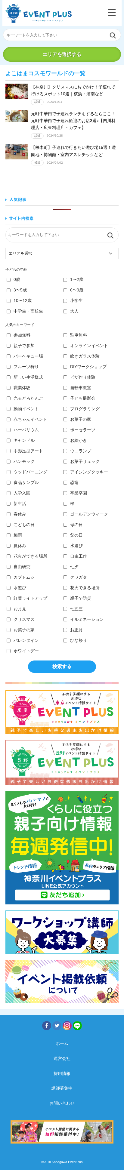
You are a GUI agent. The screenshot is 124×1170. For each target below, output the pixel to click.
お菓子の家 (80, 419)
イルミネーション (87, 619)
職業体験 (22, 387)
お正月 (76, 629)
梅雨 (18, 535)
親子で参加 (24, 345)
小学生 (76, 300)
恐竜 (74, 482)
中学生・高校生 (28, 311)
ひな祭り (78, 640)
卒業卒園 (78, 493)
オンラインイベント (89, 345)
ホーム (62, 1043)
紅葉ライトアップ (30, 598)
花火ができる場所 (30, 556)
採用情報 (62, 1073)
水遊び (76, 545)
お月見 (20, 608)
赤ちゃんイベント (30, 419)
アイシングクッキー (89, 472)
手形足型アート (28, 450)
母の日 (76, 524)
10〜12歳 (23, 300)
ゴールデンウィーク (89, 514)
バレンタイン (26, 640)
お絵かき (78, 440)
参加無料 (22, 335)
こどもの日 (24, 524)
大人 (74, 311)
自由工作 (78, 556)
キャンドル (24, 440)
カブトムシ (24, 577)
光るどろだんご (28, 398)
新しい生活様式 (28, 377)
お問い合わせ (62, 1103)
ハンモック (24, 461)
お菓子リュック (85, 461)
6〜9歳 (76, 290)
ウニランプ (80, 450)
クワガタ (78, 577)
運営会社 (62, 1058)
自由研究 (22, 566)
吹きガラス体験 (85, 356)
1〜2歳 (76, 279)
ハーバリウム (26, 429)
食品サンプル (26, 482)
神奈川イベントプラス (38, 13)
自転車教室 (80, 387)
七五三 (76, 608)
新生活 (20, 503)
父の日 (76, 535)
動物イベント (26, 408)
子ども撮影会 (82, 398)
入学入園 (22, 493)
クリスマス (24, 619)
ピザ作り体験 (82, 377)
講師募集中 (62, 1088)
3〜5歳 (20, 290)
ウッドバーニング (30, 472)
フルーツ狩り (26, 366)
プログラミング (85, 408)
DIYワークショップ (88, 366)
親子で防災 (80, 598)
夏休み (20, 545)
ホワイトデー (26, 650)
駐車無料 (78, 335)
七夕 (74, 566)
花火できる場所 (85, 587)
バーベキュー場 (28, 356)
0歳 (17, 279)
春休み (20, 514)
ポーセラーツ (82, 429)
